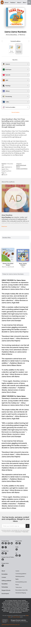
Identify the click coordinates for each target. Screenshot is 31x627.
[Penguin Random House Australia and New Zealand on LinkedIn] (3, 547)
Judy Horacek (10, 267)
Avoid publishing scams (21, 582)
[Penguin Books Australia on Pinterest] (9, 543)
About (3, 571)
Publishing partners (20, 576)
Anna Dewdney (11, 35)
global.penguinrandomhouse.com (11, 624)
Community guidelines (21, 573)
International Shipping (21, 592)
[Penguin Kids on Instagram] (20, 543)
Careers (17, 571)
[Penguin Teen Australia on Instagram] (6, 553)
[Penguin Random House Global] (6, 621)
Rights (17, 579)
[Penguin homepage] (2, 2)
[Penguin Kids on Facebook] (17, 543)
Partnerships (5, 587)
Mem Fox (4, 267)
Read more (4, 226)
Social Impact (5, 593)
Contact (4, 577)
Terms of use (19, 587)
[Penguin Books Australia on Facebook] (3, 543)
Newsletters (5, 583)
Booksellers (5, 574)
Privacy (17, 584)
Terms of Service (16, 617)
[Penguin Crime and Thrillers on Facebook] (3, 559)
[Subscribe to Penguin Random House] (27, 526)
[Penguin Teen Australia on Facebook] (3, 553)
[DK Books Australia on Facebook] (17, 555)
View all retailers (15, 112)
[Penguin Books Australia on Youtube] (12, 543)
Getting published (6, 580)
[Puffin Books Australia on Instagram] (17, 549)
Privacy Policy (25, 531)
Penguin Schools (6, 590)
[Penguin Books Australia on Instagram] (6, 543)
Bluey (23, 267)
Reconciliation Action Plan (22, 590)
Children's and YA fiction (21, 168)
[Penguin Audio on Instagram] (3, 566)
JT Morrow (21, 35)
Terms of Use (18, 531)
